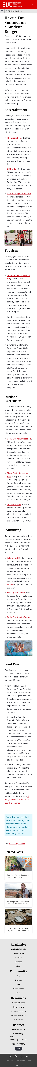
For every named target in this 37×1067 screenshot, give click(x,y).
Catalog (18, 957)
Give (18, 1048)
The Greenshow (14, 138)
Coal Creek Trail (14, 504)
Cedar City (13, 843)
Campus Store (18, 953)
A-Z (22, 1065)
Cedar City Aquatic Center (18, 617)
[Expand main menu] (32, 4)
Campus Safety (18, 1003)
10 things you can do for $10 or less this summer (17, 799)
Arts (18, 976)
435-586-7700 (17, 1044)
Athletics (18, 980)
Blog (18, 984)
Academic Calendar (18, 949)
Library (18, 966)
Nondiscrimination (20, 1060)
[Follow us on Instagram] (9, 1056)
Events (18, 993)
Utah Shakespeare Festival (19, 193)
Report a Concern (18, 1011)
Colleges (18, 962)
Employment (18, 1007)
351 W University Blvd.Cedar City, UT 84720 (18, 1036)
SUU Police (18, 1019)
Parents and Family (18, 1015)
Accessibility (9, 1060)
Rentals (10, 584)
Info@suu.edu (17, 1029)
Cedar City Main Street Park (19, 438)
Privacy (29, 1060)
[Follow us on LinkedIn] (21, 1056)
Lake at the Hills (14, 558)
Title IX (16, 1065)
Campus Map (18, 988)
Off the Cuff (12, 169)
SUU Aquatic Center (16, 592)
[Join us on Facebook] (15, 1056)
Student (21, 843)
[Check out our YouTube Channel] (27, 1056)
